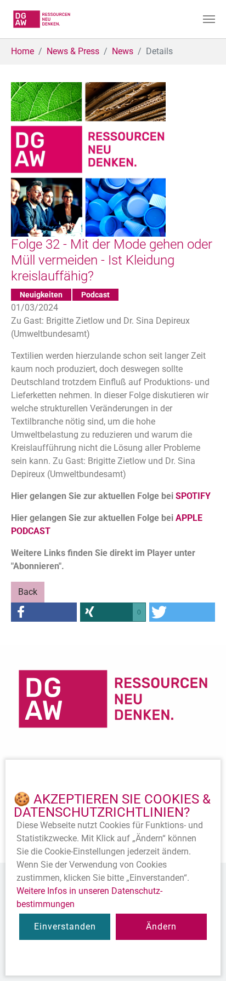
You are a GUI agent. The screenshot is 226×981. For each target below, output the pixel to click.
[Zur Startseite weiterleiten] (41, 19)
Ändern (161, 926)
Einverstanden (65, 926)
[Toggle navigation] (209, 19)
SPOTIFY (193, 496)
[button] (44, 612)
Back (27, 592)
